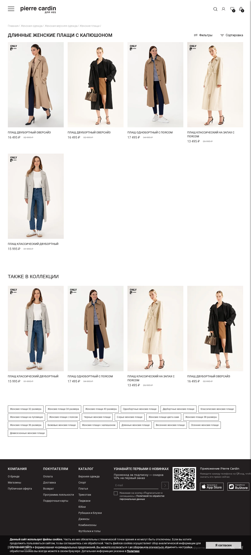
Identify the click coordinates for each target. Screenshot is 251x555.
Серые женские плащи (129, 417)
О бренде (13, 476)
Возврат (48, 488)
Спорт (82, 482)
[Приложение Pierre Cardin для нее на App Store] (212, 487)
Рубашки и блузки (90, 512)
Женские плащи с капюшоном (98, 425)
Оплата (48, 476)
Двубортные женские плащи (178, 409)
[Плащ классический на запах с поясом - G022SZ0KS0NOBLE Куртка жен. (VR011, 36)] (215, 127)
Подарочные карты (55, 500)
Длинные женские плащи (136, 425)
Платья (83, 488)
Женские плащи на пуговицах (26, 417)
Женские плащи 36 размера (25, 425)
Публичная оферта (20, 488)
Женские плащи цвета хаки (164, 417)
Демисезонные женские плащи (27, 433)
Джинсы (83, 519)
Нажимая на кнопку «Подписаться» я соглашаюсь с (142, 496)
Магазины (14, 482)
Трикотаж (84, 494)
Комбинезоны (87, 525)
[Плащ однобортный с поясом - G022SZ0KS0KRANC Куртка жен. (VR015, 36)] (155, 127)
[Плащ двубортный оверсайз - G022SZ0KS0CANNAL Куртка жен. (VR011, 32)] (36, 127)
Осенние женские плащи (205, 425)
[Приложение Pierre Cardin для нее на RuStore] (238, 487)
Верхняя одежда (89, 476)
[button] (11, 236)
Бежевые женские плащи (62, 425)
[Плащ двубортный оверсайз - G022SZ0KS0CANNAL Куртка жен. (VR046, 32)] (96, 127)
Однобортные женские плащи (139, 409)
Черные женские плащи (97, 417)
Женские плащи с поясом (63, 417)
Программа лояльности (58, 494)
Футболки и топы (89, 531)
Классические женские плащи (217, 409)
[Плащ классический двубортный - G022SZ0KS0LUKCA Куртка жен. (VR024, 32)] (36, 238)
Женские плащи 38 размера (201, 417)
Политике (133, 551)
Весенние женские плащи (170, 425)
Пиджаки (84, 500)
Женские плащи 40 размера (101, 409)
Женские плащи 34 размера (63, 409)
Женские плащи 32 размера (25, 409)
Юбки (82, 506)
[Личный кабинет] (224, 9)
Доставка (49, 482)
